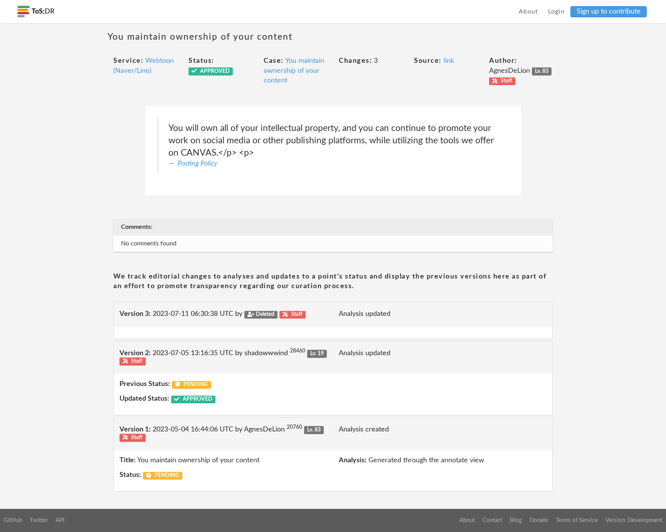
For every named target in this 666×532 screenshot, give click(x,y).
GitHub (13, 520)
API (60, 520)
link (449, 60)
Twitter (39, 520)
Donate (539, 520)
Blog (516, 520)
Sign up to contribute (609, 11)
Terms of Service (577, 520)
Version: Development (633, 520)
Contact (492, 520)
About (528, 11)
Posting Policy (197, 163)
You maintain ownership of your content (294, 70)
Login (556, 11)
